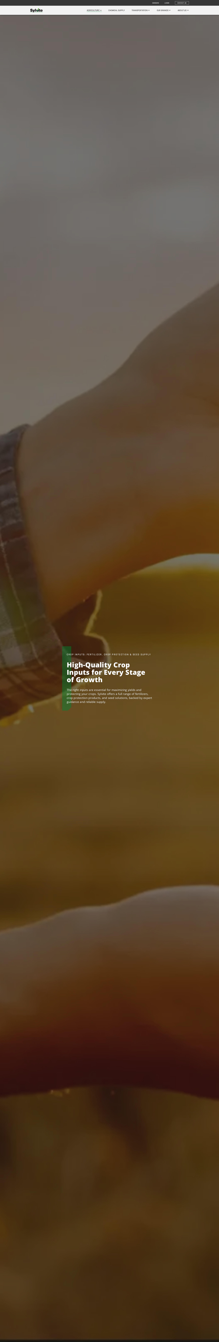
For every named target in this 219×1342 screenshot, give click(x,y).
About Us (182, 11)
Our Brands (163, 11)
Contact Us (182, 3)
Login (167, 3)
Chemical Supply (116, 11)
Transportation (140, 11)
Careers (155, 3)
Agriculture (93, 11)
